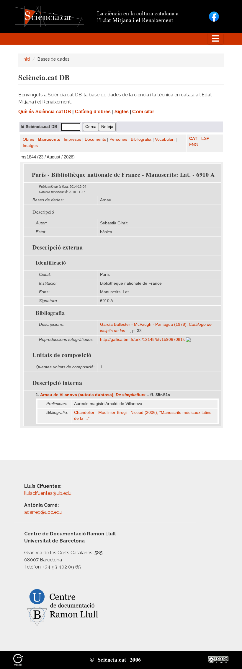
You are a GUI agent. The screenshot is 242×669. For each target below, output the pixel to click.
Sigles (122, 111)
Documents (95, 139)
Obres (28, 139)
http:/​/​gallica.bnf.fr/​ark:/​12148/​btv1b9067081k (143, 339)
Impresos (72, 139)
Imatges (30, 145)
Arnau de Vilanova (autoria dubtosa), (92, 395)
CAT (193, 138)
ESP (205, 138)
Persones (118, 139)
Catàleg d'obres (93, 111)
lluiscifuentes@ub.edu (48, 493)
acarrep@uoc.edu (43, 512)
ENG (193, 144)
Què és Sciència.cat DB (44, 111)
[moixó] (18, 659)
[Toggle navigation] (215, 39)
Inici (26, 58)
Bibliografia (141, 139)
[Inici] (49, 16)
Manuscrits (49, 139)
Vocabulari (164, 139)
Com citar (143, 111)
